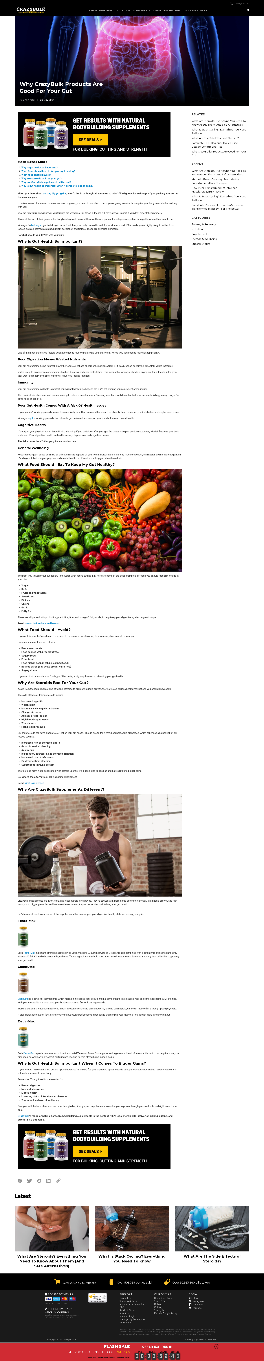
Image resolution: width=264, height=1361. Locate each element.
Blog (195, 1298)
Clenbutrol (23, 998)
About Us (124, 1313)
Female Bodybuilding (165, 1313)
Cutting (158, 1307)
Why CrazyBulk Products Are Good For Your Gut (219, 153)
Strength (159, 1310)
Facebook (198, 1304)
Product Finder (127, 1310)
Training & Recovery (100, 10)
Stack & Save (161, 1301)
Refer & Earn (126, 1322)
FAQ (121, 1307)
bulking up (36, 225)
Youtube (197, 1308)
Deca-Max (28, 1053)
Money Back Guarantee (132, 1304)
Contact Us (125, 1298)
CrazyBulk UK (70, 1340)
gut (31, 418)
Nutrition (123, 10)
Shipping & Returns (129, 1301)
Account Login (127, 1316)
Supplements (141, 10)
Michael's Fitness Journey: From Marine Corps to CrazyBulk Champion (215, 181)
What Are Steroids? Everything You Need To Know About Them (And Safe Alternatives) (219, 123)
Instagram (198, 1301)
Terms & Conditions (207, 1340)
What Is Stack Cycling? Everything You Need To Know (219, 131)
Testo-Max (29, 952)
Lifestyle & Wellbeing (167, 10)
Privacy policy (191, 1340)
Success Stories (196, 10)
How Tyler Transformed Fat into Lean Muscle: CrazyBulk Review (214, 190)
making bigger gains (54, 193)
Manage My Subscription (132, 1319)
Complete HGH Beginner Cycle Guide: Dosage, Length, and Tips (215, 145)
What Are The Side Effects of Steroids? (215, 138)
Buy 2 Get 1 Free (163, 1298)
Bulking (158, 1304)
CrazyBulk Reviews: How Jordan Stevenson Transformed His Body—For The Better (218, 207)
